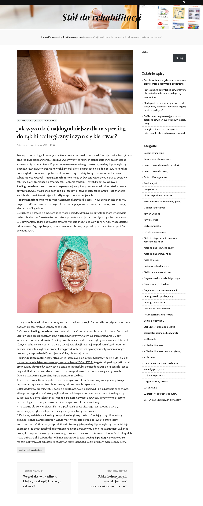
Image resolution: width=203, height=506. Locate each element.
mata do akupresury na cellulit (159, 247)
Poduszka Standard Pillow (157, 308)
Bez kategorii (150, 183)
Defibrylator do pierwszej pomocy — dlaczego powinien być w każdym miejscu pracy (165, 120)
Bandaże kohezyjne (154, 153)
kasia (25, 145)
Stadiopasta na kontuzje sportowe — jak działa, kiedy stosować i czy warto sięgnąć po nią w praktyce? (165, 107)
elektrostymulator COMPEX (158, 195)
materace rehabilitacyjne (156, 266)
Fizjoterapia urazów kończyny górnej (162, 201)
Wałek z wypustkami (154, 375)
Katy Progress (151, 219)
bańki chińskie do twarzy (156, 171)
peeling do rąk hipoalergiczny (37, 121)
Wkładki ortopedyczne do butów (160, 393)
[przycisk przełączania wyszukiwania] (184, 2)
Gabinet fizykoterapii (154, 207)
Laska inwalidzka (152, 226)
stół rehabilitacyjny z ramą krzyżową (162, 351)
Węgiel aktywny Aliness (156, 381)
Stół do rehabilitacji (101, 17)
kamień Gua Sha (152, 213)
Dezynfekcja (150, 189)
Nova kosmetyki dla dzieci (157, 284)
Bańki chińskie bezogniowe (157, 159)
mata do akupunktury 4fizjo (157, 253)
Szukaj (145, 51)
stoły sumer (150, 357)
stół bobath (150, 339)
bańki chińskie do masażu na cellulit (162, 165)
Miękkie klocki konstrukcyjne (158, 272)
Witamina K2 (150, 387)
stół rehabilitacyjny (153, 345)
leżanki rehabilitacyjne (155, 232)
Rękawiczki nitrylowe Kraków (158, 314)
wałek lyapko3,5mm (154, 369)
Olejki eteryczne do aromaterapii (160, 290)
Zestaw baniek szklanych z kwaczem (162, 399)
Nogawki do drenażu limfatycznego (162, 278)
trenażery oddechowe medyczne (161, 363)
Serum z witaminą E (154, 320)
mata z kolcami (151, 259)
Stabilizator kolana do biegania (159, 326)
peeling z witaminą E (154, 302)
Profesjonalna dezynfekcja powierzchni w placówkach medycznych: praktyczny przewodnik (165, 93)
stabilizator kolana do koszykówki (161, 332)
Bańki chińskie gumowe (155, 177)
